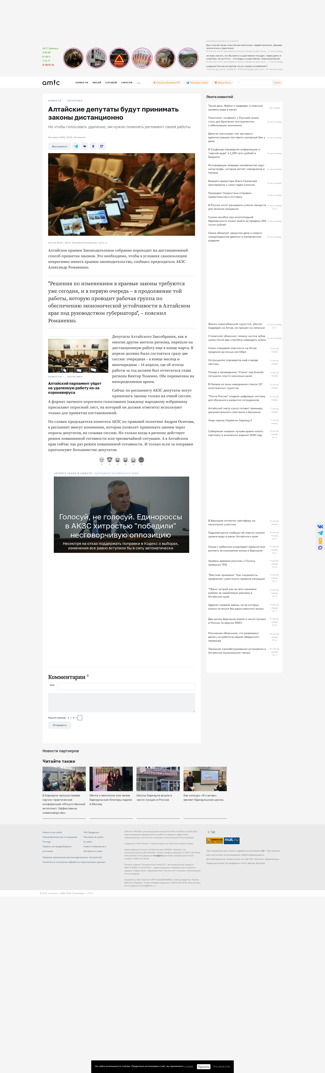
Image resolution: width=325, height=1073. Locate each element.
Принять (203, 1066)
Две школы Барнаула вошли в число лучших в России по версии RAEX (237, 620)
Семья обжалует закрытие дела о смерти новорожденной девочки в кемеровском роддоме (235, 236)
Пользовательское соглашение (60, 837)
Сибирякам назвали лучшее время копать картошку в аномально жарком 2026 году (235, 433)
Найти (277, 82)
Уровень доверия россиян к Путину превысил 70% (231, 562)
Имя (52, 685)
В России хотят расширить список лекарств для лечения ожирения (237, 206)
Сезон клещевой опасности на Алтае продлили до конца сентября (232, 349)
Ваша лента (224, 82)
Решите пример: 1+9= (62, 717)
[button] (186, 480)
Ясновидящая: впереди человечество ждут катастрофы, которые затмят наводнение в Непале (236, 168)
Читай (96, 82)
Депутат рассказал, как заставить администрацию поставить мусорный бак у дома (236, 137)
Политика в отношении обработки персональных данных (74, 862)
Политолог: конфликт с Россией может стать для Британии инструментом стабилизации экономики (233, 121)
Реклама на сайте (93, 837)
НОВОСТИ (55, 100)
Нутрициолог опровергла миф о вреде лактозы (233, 361)
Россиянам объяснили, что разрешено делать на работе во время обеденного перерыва (233, 636)
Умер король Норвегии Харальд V (230, 420)
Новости (82, 82)
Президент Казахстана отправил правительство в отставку (229, 194)
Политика (75, 100)
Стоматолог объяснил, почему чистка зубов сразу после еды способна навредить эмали (237, 337)
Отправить (60, 725)
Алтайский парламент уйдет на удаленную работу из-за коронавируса (74, 388)
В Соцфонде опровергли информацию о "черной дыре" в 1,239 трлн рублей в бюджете (234, 153)
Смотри (126, 82)
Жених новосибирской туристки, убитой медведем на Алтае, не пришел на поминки (236, 325)
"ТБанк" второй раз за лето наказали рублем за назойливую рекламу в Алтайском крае (232, 592)
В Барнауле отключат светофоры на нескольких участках (231, 522)
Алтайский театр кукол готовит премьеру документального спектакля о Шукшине (235, 410)
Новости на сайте (52, 832)
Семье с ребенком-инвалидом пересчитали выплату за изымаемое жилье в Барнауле (236, 548)
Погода (47, 841)
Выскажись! (59, 146)
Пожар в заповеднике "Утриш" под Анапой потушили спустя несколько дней (235, 373)
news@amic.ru (159, 855)
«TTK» (90, 893)
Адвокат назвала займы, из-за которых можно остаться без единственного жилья (235, 606)
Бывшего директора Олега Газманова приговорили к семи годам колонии (232, 182)
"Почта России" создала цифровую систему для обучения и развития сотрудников (236, 398)
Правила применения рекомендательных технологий (72, 857)
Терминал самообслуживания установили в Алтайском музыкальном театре (237, 650)
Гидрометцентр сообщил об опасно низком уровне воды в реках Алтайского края (236, 534)
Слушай (111, 82)
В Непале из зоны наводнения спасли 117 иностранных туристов (235, 386)
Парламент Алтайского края (116, 473)
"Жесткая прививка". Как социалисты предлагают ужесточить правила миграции (236, 576)
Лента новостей (219, 97)
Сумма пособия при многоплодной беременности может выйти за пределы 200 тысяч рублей (237, 220)
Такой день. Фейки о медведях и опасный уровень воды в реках (235, 107)
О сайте (88, 841)
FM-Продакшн (91, 832)
